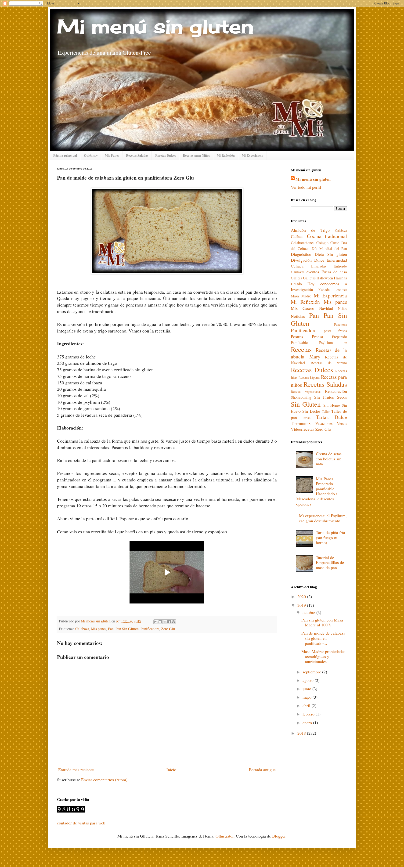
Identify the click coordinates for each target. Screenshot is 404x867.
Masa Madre (301, 296)
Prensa (317, 336)
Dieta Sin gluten (331, 254)
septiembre (312, 672)
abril (307, 705)
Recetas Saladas (137, 155)
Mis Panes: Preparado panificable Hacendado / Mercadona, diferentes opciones (316, 491)
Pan (111, 628)
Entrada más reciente (76, 769)
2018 (302, 733)
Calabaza (82, 628)
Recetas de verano (329, 362)
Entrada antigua (262, 769)
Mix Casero (302, 308)
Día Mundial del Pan (329, 248)
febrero (309, 714)
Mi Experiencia (252, 155)
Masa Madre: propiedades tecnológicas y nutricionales (323, 656)
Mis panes (98, 628)
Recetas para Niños (196, 155)
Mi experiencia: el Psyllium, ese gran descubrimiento (323, 518)
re (345, 342)
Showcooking (301, 397)
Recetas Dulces (165, 155)
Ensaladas (318, 266)
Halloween (325, 278)
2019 (302, 605)
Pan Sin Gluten (127, 628)
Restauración (336, 391)
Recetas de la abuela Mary (319, 353)
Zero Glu (168, 628)
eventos (313, 272)
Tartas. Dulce (331, 417)
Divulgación (301, 260)
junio (307, 688)
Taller (326, 411)
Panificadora (150, 628)
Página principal (65, 155)
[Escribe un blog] (160, 621)
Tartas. (306, 417)
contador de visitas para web (81, 823)
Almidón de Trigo (310, 230)
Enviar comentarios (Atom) (104, 779)
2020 (302, 596)
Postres (297, 336)
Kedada (324, 289)
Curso (334, 242)
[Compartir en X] (164, 621)
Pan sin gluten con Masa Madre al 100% (322, 622)
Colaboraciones (302, 242)
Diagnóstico (301, 254)
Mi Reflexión (226, 155)
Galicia (296, 278)
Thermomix (301, 423)
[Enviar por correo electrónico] (155, 621)
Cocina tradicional (327, 236)
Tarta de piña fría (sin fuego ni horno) (330, 537)
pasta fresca (335, 330)
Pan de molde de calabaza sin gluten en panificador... (323, 638)
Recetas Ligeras (309, 377)
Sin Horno (331, 405)
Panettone (340, 324)
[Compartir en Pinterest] (173, 621)
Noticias (298, 316)
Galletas (309, 278)
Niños (342, 308)
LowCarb (341, 290)
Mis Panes (112, 155)
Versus (342, 423)
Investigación (302, 289)
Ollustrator (225, 836)
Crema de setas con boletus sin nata (329, 458)
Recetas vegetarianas (306, 391)
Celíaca (297, 236)
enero (308, 722)
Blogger (278, 836)
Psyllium (326, 342)
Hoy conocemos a (327, 283)
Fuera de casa (334, 272)
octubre (309, 612)
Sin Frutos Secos (330, 397)
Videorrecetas (302, 429)
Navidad (326, 308)
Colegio (322, 242)
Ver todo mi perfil (306, 187)
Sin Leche (311, 411)
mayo (308, 697)
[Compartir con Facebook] (169, 621)
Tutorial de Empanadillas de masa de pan (330, 562)
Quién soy (91, 155)
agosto (309, 680)
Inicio (171, 769)
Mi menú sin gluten (155, 26)
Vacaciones (323, 423)
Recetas (301, 349)
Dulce (319, 260)
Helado (296, 283)
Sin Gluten (306, 404)
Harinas (340, 278)
